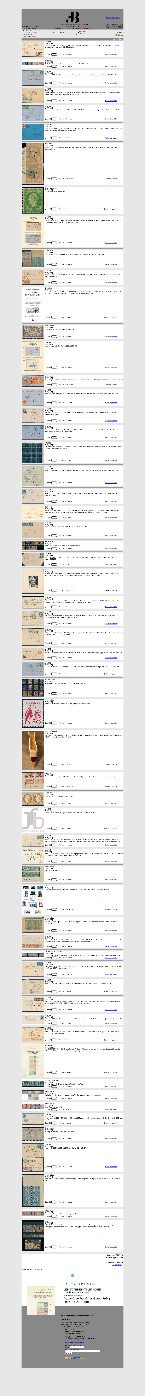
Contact (78, 35)
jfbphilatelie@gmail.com (74, 1342)
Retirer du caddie (111, 54)
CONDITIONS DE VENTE (33, 1269)
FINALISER (117, 1264)
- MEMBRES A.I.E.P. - (72, 26)
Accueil (60, 35)
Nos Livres (69, 35)
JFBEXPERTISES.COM (114, 26)
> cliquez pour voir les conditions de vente (77, 1315)
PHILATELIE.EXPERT (115, 28)
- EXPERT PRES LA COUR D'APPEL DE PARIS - (72, 28)
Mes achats (118, 39)
